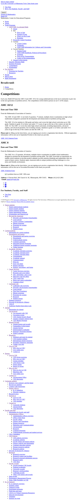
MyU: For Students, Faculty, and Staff (17, 9)
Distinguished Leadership (21, 330)
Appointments (17, 256)
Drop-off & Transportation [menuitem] (25, 56)
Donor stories (17, 364)
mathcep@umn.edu (13, 179)
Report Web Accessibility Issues (25, 201)
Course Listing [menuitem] (22, 43)
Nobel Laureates (18, 333)
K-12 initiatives (18, 390)
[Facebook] (5, 185)
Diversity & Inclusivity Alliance (19, 302)
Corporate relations (19, 405)
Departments (17, 238)
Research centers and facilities (22, 456)
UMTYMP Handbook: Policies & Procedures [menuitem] (31, 53)
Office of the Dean (19, 418)
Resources (12, 335)
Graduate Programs (19, 430)
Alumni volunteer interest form (23, 319)
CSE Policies (13, 436)
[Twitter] (5, 186)
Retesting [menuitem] (20, 38)
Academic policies (19, 440)
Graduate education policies (22, 445)
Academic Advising (15, 249)
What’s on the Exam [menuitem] (23, 36)
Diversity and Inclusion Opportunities (25, 218)
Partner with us (14, 388)
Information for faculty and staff (19, 412)
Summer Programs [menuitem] (15, 64)
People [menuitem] (7, 75)
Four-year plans (18, 264)
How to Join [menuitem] (21, 32)
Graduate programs (19, 242)
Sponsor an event (14, 498)
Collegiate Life (13, 284)
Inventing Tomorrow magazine (23, 342)
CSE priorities (17, 401)
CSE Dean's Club (18, 363)
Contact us (16, 352)
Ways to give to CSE (19, 370)
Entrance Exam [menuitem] (22, 34)
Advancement (17, 407)
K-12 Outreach (10, 482)
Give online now (18, 350)
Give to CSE (13, 346)
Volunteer (12, 496)
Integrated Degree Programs (22, 243)
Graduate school (18, 282)
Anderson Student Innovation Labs (20, 306)
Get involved (13, 311)
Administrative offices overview (23, 416)
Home (7, 87)
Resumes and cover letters (21, 273)
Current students (10, 231)
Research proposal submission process (25, 458)
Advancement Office (19, 377)
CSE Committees (14, 434)
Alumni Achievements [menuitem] (20, 60)
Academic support (19, 258)
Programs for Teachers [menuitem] (16, 71)
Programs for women (20, 225)
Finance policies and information (23, 443)
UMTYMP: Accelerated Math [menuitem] (18, 27)
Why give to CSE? (19, 348)
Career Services (14, 269)
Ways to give (13, 368)
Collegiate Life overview (21, 286)
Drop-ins (16, 262)
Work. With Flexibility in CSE (18, 480)
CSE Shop (16, 462)
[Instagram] (5, 183)
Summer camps (14, 485)
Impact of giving (18, 366)
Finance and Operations (20, 421)
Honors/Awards (14, 322)
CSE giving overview (20, 357)
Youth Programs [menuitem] (10, 25)
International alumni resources (22, 341)
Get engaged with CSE (20, 313)
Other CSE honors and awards (23, 474)
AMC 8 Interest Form (8, 171)
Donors (7, 353)
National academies (19, 467)
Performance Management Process (20, 478)
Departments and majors (16, 234)
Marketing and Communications (23, 425)
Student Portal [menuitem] (21, 51)
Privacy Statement (11, 201)
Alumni (7, 308)
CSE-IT (11, 304)
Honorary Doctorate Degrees (22, 331)
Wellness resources (15, 300)
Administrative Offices (16, 414)
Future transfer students (16, 209)
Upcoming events (18, 315)
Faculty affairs (17, 419)
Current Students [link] (18, 49)
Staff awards (13, 476)
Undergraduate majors (20, 240)
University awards (19, 469)
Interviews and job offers (21, 276)
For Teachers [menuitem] (9, 69)
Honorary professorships (21, 471)
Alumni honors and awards (21, 324)
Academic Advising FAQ (21, 253)
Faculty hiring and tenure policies (23, 441)
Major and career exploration (22, 280)
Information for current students (19, 232)
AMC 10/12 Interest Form (9, 138)
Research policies (18, 449)
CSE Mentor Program (20, 320)
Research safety (18, 460)
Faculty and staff (10, 410)
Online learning (18, 247)
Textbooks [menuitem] (20, 45)
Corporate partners (11, 381)
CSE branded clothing (20, 339)
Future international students (18, 212)
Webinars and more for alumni (22, 337)
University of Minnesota (20, 200)
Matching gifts (17, 372)
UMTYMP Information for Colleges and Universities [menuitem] (34, 47)
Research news (14, 394)
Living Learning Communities (22, 221)
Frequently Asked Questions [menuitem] (22, 40)
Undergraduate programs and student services (27, 432)
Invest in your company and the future (21, 383)
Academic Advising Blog (21, 254)
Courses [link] (15, 42)
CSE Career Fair (18, 278)
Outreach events (14, 487)
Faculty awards (14, 463)
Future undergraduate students (18, 207)
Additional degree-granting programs (25, 245)
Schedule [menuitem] (20, 54)
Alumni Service (18, 328)
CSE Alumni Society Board (22, 317)
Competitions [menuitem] (13, 65)
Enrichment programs (16, 489)
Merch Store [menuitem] (9, 76)
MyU (6, 196)
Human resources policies (21, 447)
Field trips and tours (15, 491)
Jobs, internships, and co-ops (22, 275)
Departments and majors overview (24, 236)
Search (4, 12)
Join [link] (14, 31)
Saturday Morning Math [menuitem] (16, 62)
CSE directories (18, 379)
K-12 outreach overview (17, 484)
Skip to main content (7, 2)
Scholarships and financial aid (18, 214)
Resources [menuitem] (12, 73)
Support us (12, 396)
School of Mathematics (8, 14)
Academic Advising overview (22, 251)
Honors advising (18, 265)
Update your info (18, 344)
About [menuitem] (7, 23)
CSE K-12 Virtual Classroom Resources (22, 493)
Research (16, 227)
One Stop (8, 7)
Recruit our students (15, 385)
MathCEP (4, 16)
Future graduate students (17, 210)
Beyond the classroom (16, 216)
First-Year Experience (20, 291)
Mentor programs (18, 223)
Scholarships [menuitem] (13, 67)
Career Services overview (21, 271)
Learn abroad (17, 220)
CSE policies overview (20, 438)
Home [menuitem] (7, 21)
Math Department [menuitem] (10, 78)
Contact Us (12, 375)
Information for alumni (16, 309)
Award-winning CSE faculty (22, 465)
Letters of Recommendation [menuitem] (26, 58)
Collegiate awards (18, 473)
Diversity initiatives (19, 392)
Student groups (18, 229)
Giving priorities (18, 361)
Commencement (18, 260)
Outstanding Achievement (21, 326)
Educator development (16, 495)
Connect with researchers (17, 386)
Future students (10, 205)
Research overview (19, 454)
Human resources (18, 423)
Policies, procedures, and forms (23, 267)
